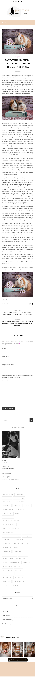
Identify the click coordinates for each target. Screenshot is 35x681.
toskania (7, 574)
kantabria (7, 517)
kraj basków (8, 532)
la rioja (27, 536)
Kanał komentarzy (7, 620)
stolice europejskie (11, 562)
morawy (7, 547)
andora (20, 494)
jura (17, 513)
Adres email (6, 356)
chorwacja (8, 502)
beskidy (7, 498)
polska (23, 555)
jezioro (7, 513)
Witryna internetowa (8, 364)
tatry (18, 570)
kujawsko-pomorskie (11, 536)
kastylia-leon (9, 524)
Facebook (19, 669)
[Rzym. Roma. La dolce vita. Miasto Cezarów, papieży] (29, 649)
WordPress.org (6, 624)
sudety (26, 562)
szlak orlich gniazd (11, 566)
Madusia (5, 304)
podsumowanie (9, 555)
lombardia (8, 539)
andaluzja (8, 494)
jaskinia (20, 509)
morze (18, 547)
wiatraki (7, 577)
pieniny (6, 551)
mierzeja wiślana (21, 543)
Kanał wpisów (6, 615)
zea (5, 585)
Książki (17, 57)
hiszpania (8, 509)
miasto (7, 543)
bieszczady (19, 498)
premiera (8, 558)
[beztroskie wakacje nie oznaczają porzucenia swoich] (5, 649)
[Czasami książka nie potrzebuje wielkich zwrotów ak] (17, 649)
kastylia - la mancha (11, 520)
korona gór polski (11, 528)
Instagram (25, 669)
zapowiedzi (19, 581)
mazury (20, 539)
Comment (5, 381)
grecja (17, 505)
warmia (19, 574)
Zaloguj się (5, 611)
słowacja (7, 570)
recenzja (5, 299)
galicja (6, 505)
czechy (20, 502)
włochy (19, 577)
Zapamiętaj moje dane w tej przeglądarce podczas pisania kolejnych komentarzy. (17, 376)
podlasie (18, 551)
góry (27, 505)
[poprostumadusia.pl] (17, 12)
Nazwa (4, 348)
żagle (14, 585)
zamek (6, 581)
